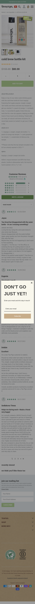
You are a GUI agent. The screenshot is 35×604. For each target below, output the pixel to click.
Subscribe (17, 316)
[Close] (31, 283)
